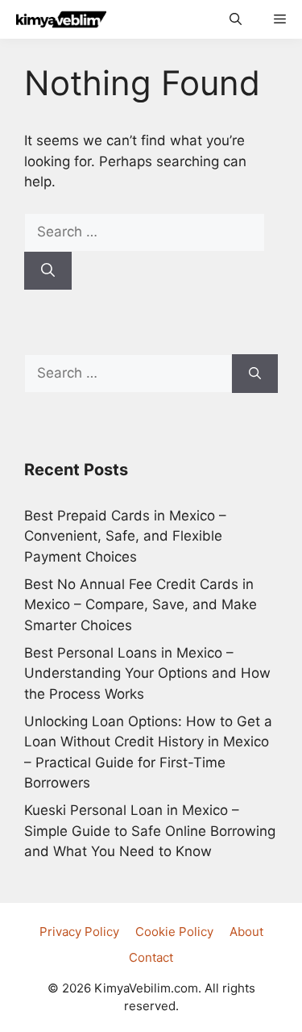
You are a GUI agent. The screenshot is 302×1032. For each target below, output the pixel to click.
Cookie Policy (174, 931)
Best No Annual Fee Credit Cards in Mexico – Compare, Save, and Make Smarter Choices (140, 604)
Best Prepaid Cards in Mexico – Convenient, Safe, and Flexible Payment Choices (125, 536)
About (246, 931)
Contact (151, 957)
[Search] (48, 271)
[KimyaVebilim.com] (57, 19)
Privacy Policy (79, 931)
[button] (235, 19)
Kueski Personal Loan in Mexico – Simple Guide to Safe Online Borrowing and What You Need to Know (149, 830)
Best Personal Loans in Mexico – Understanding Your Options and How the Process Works (147, 673)
